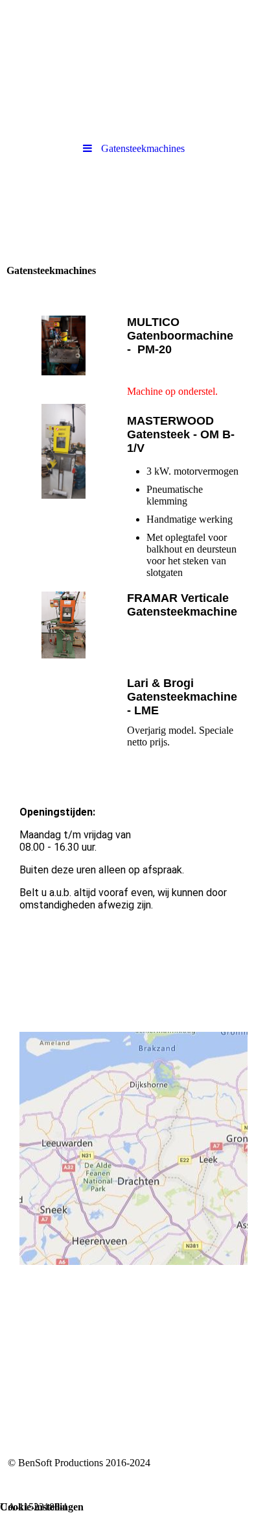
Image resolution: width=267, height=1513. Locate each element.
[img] (133, 35)
